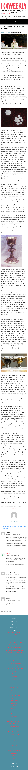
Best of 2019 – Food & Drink (14, 663)
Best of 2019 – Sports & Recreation (14, 668)
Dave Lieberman (5, 32)
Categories (15, 673)
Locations (14, 676)
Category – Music (14, 698)
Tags (15, 681)
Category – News (14, 700)
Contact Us (14, 622)
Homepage (14, 713)
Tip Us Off (14, 755)
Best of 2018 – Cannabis (15, 645)
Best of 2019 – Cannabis (15, 660)
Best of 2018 (14, 640)
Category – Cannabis (14, 690)
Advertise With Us (14, 634)
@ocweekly (4, 508)
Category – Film (14, 692)
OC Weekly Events (14, 740)
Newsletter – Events (15, 726)
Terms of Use (14, 624)
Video (14, 758)
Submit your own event (14, 750)
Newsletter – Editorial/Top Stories (15, 723)
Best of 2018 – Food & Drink (14, 647)
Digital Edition (14, 708)
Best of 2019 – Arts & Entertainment (15, 658)
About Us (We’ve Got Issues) (14, 632)
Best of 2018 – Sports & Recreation (14, 652)
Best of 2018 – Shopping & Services (14, 650)
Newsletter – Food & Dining (14, 731)
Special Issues (14, 748)
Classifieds (14, 703)
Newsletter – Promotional (15, 737)
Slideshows (14, 745)
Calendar (14, 671)
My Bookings (15, 679)
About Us (14, 618)
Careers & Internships (14, 684)
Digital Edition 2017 (15, 710)
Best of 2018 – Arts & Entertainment (15, 642)
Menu (15, 21)
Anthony (8, 553)
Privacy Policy (14, 628)
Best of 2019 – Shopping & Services (14, 666)
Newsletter (14, 716)
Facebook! (14, 508)
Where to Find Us (14, 761)
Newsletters (14, 719)
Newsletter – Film (15, 729)
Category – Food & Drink (14, 695)
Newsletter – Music (15, 734)
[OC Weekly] (5, 13)
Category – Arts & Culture (14, 687)
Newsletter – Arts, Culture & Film (15, 721)
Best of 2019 (14, 656)
